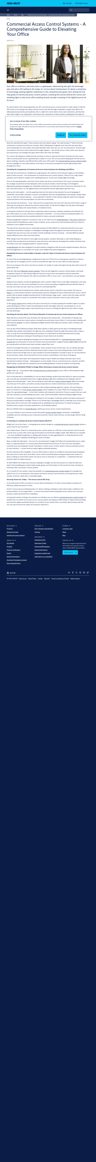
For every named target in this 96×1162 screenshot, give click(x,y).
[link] (10, 15)
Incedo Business (12, 247)
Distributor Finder (40, 543)
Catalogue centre (40, 540)
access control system (63, 381)
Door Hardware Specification (44, 529)
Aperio (9, 293)
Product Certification (13, 550)
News (64, 532)
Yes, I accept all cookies (77, 135)
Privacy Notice (19, 129)
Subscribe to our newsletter (43, 557)
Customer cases (68, 529)
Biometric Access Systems (30, 271)
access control (17, 303)
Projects (9, 546)
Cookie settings (15, 135)
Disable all (60, 135)
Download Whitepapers (42, 546)
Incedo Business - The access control (70, 220)
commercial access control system (45, 370)
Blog (64, 535)
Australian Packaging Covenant (17, 560)
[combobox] (79, 10)
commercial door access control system (72, 161)
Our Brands (10, 543)
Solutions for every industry (16, 535)
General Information (13, 557)
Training (37, 532)
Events (9, 553)
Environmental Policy (14, 563)
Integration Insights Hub (42, 553)
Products (10, 529)
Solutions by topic (12, 532)
